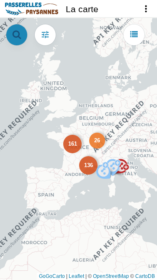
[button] (95, 139)
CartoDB (145, 276)
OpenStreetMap (111, 276)
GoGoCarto (52, 276)
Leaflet (76, 276)
